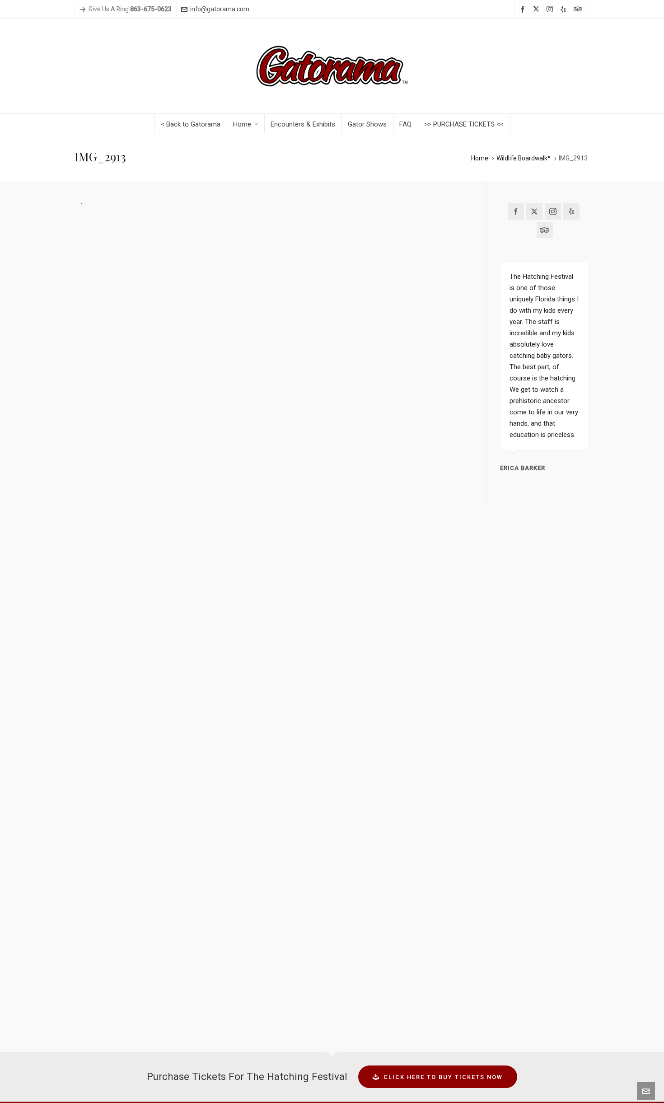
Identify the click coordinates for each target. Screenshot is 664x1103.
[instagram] (551, 9)
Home (479, 158)
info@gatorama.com (219, 9)
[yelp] (564, 9)
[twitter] (537, 9)
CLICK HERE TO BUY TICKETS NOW (443, 1077)
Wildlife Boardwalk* (523, 158)
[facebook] (523, 9)
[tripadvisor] (579, 9)
